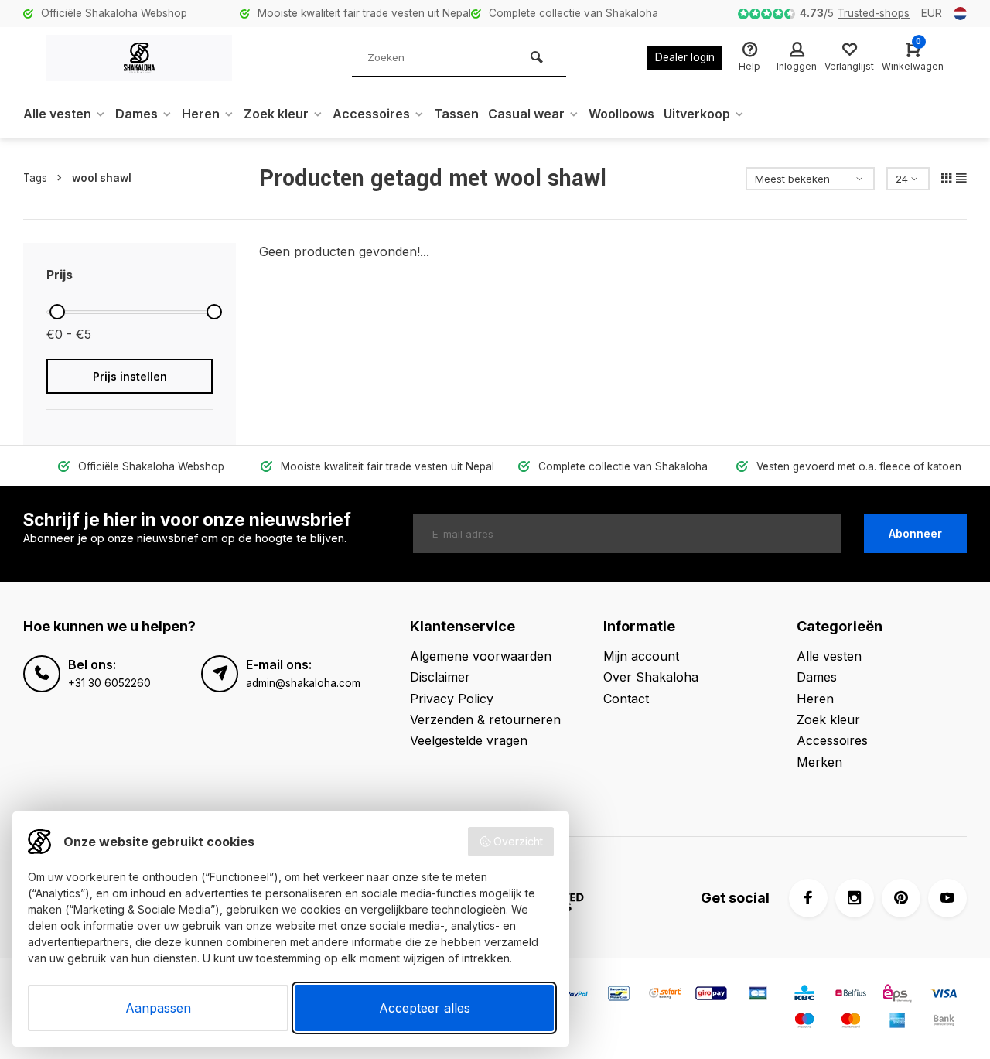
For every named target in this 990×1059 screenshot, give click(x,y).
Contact (626, 698)
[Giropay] (711, 995)
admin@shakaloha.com (303, 683)
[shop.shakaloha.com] (139, 58)
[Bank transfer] (943, 1022)
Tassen (456, 113)
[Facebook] (808, 898)
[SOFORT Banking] (665, 995)
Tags (35, 178)
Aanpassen (158, 1008)
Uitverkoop (697, 113)
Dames (136, 113)
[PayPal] (572, 995)
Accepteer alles (424, 1008)
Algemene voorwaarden (480, 656)
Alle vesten (57, 113)
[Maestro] (804, 1022)
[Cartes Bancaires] (758, 995)
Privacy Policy (451, 698)
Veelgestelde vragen (468, 740)
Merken (819, 762)
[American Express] (897, 1022)
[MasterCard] (850, 1022)
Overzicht (518, 841)
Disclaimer (440, 677)
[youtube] (947, 898)
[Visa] (943, 995)
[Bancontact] (618, 995)
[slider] (57, 311)
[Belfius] (850, 995)
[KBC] (804, 995)
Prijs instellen (130, 376)
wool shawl (101, 178)
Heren (201, 113)
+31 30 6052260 (109, 683)
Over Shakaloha (650, 677)
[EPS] (897, 995)
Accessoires (371, 113)
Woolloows (621, 113)
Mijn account (641, 656)
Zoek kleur (276, 113)
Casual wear (526, 113)
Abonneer (915, 533)
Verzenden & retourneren (485, 719)
